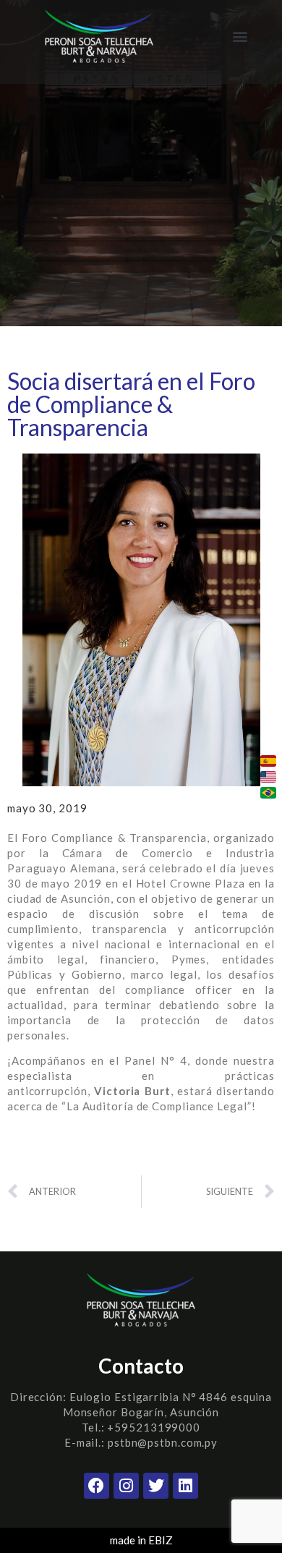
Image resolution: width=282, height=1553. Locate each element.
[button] (240, 36)
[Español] (268, 761)
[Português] (268, 793)
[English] (268, 777)
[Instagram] (126, 1485)
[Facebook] (96, 1485)
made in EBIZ (141, 1539)
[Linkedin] (185, 1485)
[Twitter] (155, 1485)
